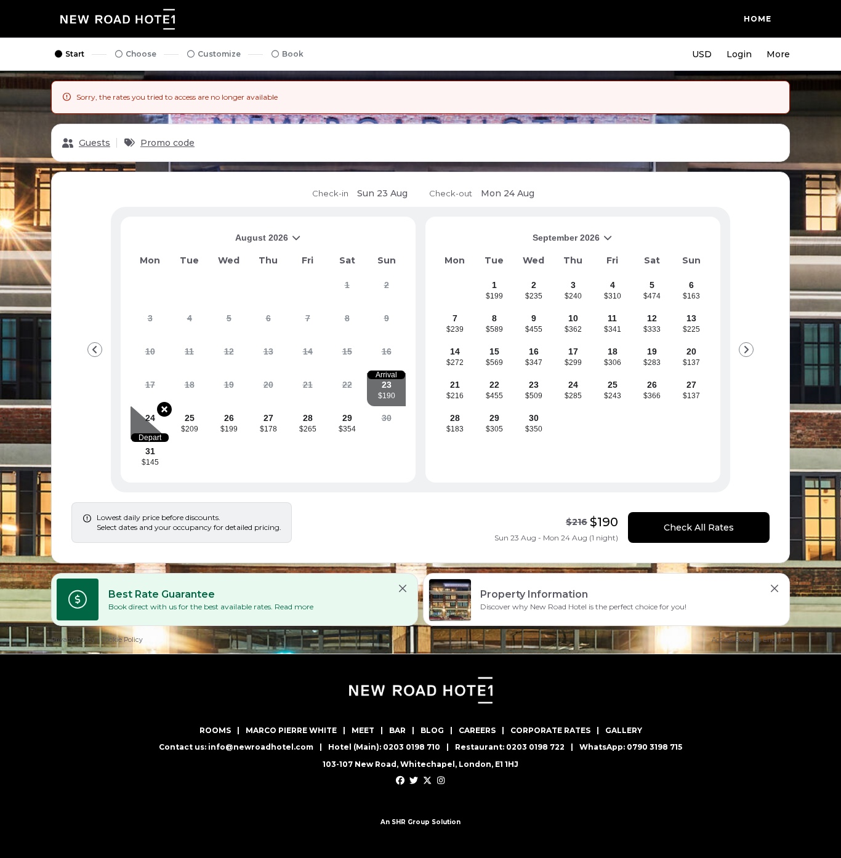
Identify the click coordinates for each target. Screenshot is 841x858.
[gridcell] (347, 290)
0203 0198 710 (411, 747)
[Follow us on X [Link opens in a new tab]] (421, 781)
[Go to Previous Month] (95, 349)
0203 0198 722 (535, 747)
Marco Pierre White (291, 731)
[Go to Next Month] (746, 349)
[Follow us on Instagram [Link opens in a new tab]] (441, 781)
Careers (477, 731)
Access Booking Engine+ (751, 640)
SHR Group (411, 822)
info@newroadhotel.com (260, 747)
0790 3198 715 (654, 747)
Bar (397, 731)
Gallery (623, 731)
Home (757, 18)
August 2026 (209, 242)
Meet (363, 731)
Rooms (215, 731)
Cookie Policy (122, 640)
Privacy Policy (73, 640)
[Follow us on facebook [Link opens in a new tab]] (400, 781)
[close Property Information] (774, 588)
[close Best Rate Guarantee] (402, 588)
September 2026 (517, 242)
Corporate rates (550, 731)
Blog (432, 731)
